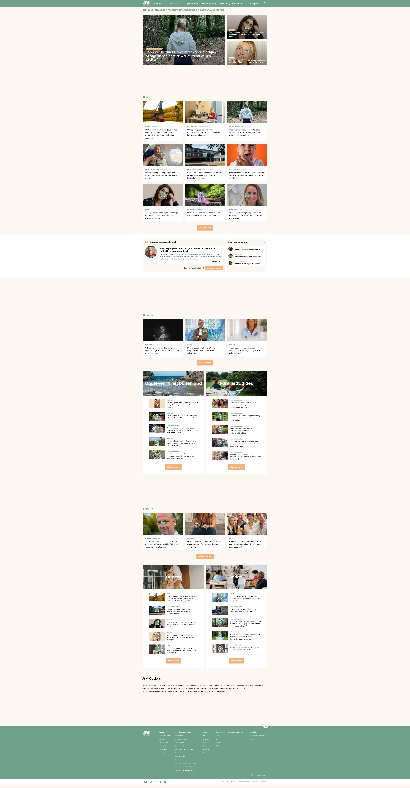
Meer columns (205, 363)
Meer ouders (173, 661)
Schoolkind (206, 749)
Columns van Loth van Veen (184, 770)
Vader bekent (180, 743)
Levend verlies (180, 746)
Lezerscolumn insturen (236, 732)
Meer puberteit (205, 556)
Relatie (218, 743)
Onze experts (252, 3)
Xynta (264, 782)
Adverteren (163, 749)
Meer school (236, 661)
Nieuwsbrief (163, 746)
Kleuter (205, 746)
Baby (204, 736)
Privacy (251, 739)
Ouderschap (173, 3)
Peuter (205, 743)
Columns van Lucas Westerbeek (186, 767)
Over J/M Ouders (164, 736)
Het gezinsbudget (181, 739)
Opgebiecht (179, 736)
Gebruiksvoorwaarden (256, 736)
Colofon (161, 739)
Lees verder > (216, 261)
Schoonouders (180, 760)
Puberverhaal (179, 753)
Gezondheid (208, 3)
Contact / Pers (163, 743)
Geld (217, 736)
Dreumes (206, 739)
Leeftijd (157, 3)
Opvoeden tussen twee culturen (186, 763)
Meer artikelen (205, 228)
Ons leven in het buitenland (184, 749)
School (218, 746)
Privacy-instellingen (258, 775)
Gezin (217, 739)
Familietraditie (180, 756)
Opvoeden (191, 3)
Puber (205, 753)
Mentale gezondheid (230, 3)
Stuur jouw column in (214, 268)
